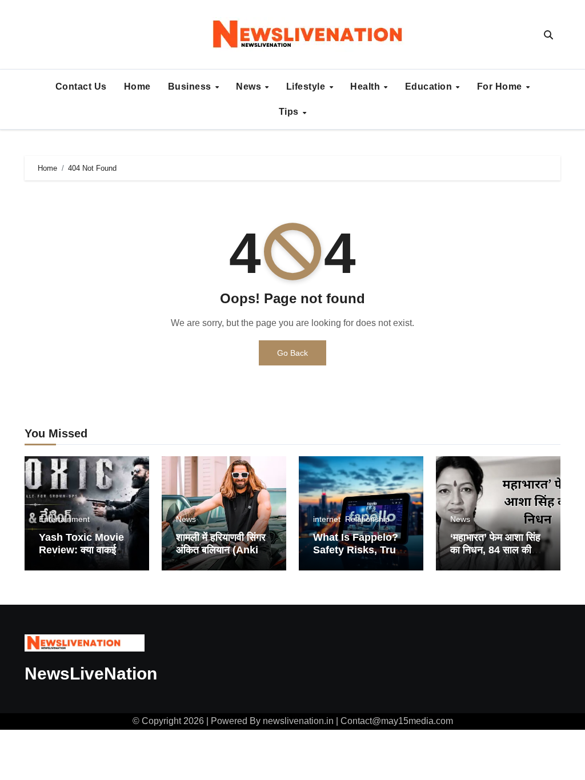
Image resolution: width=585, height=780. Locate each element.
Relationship (367, 519)
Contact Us (81, 86)
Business (191, 86)
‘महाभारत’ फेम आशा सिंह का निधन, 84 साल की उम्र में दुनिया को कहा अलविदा (495, 556)
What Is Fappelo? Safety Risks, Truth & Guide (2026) (359, 550)
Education (430, 86)
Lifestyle (307, 86)
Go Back (292, 352)
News (250, 86)
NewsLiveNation (91, 673)
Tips (290, 111)
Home (137, 86)
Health (366, 86)
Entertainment (64, 519)
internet (326, 519)
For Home (501, 86)
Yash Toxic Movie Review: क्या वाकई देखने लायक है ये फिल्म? (83, 550)
